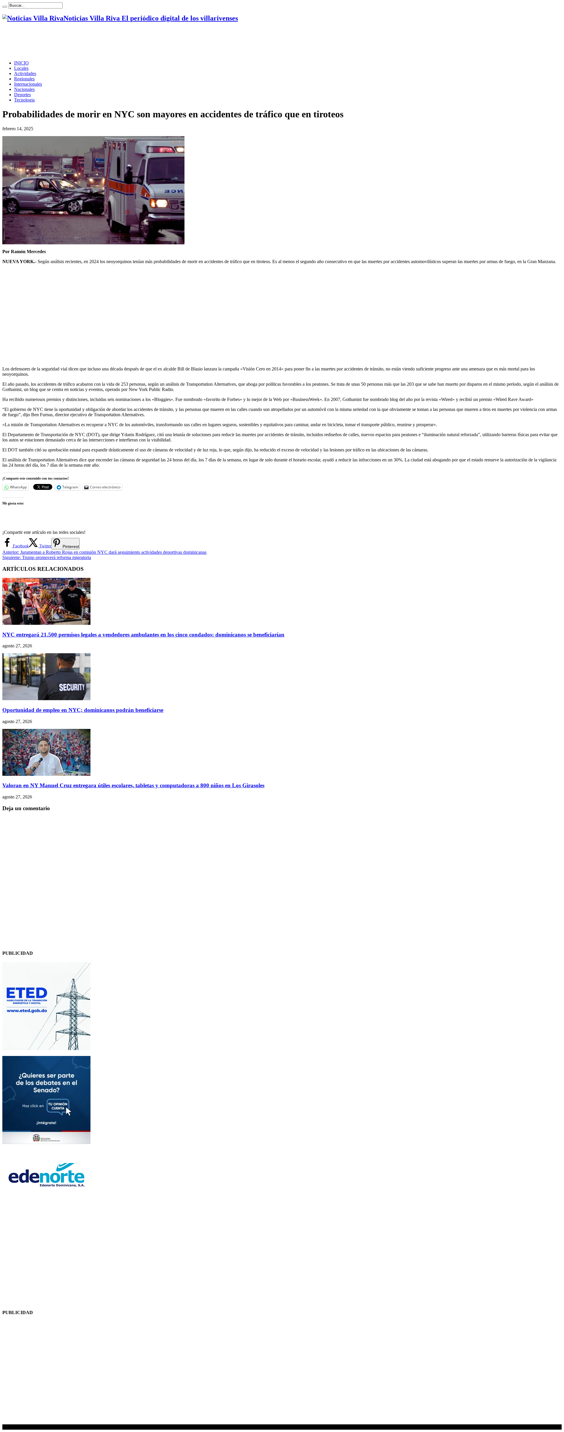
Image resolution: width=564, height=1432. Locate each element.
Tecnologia (24, 99)
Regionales (24, 78)
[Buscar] (4, 7)
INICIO (21, 62)
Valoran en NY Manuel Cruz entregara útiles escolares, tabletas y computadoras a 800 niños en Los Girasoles (133, 785)
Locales (21, 68)
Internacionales (28, 84)
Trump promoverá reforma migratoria (46, 557)
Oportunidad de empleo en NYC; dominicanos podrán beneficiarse (82, 710)
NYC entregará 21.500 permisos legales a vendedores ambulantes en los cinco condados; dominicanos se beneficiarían (143, 635)
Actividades (25, 73)
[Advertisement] (109, 41)
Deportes (22, 94)
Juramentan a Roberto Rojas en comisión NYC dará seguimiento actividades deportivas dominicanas (104, 552)
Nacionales (24, 89)
